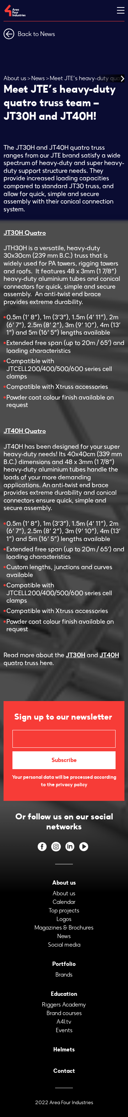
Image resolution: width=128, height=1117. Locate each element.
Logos (64, 919)
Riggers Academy (64, 1004)
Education (64, 993)
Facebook (42, 846)
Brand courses (64, 1013)
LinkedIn (70, 846)
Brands (64, 974)
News (38, 78)
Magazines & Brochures (64, 927)
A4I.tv (64, 1021)
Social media (64, 944)
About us (15, 78)
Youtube (84, 846)
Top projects (64, 910)
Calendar (64, 902)
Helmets (64, 1049)
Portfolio (64, 964)
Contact (64, 1070)
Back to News (36, 34)
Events (64, 1030)
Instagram (56, 846)
